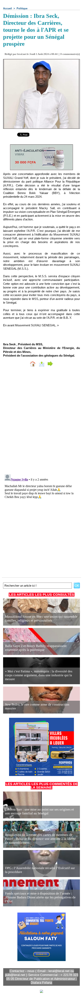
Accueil (7, 8)
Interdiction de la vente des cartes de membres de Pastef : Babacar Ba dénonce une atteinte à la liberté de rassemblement (40, 838)
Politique (22, 8)
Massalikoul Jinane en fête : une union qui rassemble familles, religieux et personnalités (41, 618)
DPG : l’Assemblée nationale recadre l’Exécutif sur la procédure (40, 870)
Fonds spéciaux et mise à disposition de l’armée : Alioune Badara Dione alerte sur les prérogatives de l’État (40, 897)
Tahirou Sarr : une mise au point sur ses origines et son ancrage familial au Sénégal (39, 811)
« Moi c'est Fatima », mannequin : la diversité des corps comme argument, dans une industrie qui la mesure (38, 675)
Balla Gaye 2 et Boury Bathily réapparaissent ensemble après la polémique (36, 648)
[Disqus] (41, 421)
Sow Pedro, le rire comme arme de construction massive (37, 706)
